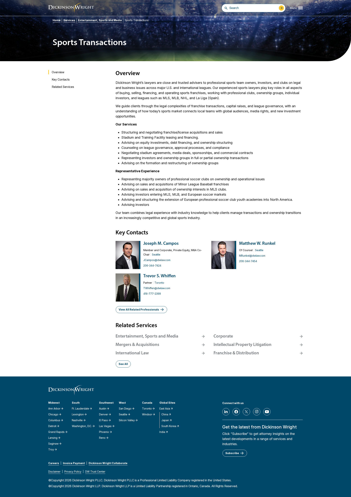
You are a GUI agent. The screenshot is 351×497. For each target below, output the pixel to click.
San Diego (125, 408)
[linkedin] (226, 411)
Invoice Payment (74, 463)
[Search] (226, 8)
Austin (102, 408)
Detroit (52, 426)
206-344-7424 (152, 265)
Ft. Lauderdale (80, 408)
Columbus (54, 420)
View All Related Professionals (139, 309)
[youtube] (267, 411)
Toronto (159, 282)
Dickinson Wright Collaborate (108, 463)
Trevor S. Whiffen (159, 276)
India (162, 431)
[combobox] (253, 8)
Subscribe (232, 453)
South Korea (168, 426)
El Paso (103, 420)
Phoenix (104, 431)
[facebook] (236, 411)
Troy (51, 449)
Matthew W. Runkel (257, 243)
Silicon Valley (127, 420)
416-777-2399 (152, 293)
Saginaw (53, 443)
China (164, 414)
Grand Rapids (56, 431)
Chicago (53, 414)
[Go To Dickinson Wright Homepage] (71, 8)
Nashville (77, 420)
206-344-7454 (248, 261)
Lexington (78, 414)
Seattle (156, 254)
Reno (102, 437)
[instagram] (256, 411)
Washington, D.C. (82, 426)
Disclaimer (54, 471)
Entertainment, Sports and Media (100, 20)
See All (123, 363)
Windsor (147, 414)
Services (69, 20)
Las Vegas (105, 426)
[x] (246, 411)
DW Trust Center (95, 471)
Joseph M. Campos (161, 243)
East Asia (164, 408)
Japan (165, 420)
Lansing (52, 437)
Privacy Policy (72, 471)
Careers (53, 463)
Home (57, 20)
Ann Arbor (54, 408)
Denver (103, 414)
